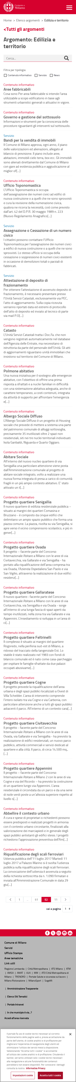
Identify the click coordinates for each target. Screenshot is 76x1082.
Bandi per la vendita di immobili (29, 140)
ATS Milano (57, 968)
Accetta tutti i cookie (50, 1075)
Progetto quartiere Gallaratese (29, 592)
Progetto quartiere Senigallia (27, 502)
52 (46, 899)
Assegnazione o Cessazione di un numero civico (37, 232)
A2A (28, 972)
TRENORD (20, 976)
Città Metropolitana (38, 968)
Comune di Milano (15, 942)
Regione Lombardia (14, 968)
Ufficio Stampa (13, 953)
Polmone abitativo (19, 371)
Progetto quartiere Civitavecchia (30, 723)
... (27, 899)
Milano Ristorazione (15, 980)
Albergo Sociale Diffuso (23, 416)
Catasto (10, 330)
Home (8, 20)
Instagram (64, 933)
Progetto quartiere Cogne (25, 682)
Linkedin (70, 933)
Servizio (43, 75)
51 (36, 899)
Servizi (8, 948)
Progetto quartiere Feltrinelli (27, 637)
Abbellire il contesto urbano (26, 813)
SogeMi (48, 980)
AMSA (10, 972)
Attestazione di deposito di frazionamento (26, 282)
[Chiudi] (70, 1034)
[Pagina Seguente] (65, 899)
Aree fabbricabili (17, 89)
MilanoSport (35, 980)
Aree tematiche (13, 958)
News (57, 75)
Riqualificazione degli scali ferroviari (33, 854)
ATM (68, 968)
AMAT (20, 972)
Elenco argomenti (28, 20)
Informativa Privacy (35, 1068)
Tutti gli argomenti (25, 28)
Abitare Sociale (16, 456)
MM (36, 972)
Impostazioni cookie (23, 1075)
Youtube (58, 933)
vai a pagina (53, 909)
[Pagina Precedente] (10, 899)
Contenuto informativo (19, 75)
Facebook (47, 933)
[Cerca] (66, 58)
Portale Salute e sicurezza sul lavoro (47, 976)
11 (55, 899)
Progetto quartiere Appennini (28, 768)
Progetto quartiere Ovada (25, 547)
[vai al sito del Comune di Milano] (14, 7)
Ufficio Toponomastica (22, 185)
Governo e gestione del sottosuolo (32, 117)
